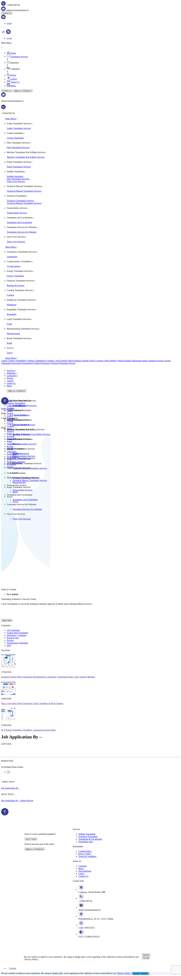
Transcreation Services (17, 213)
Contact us (6, 13)
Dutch (70, 360)
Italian (145, 360)
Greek (107, 360)
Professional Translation (17, 643)
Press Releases (84, 871)
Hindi (120, 360)
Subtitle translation (15, 176)
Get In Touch (31, 839)
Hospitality (12, 314)
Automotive (12, 256)
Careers (10, 381)
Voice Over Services (16, 181)
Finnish (85, 360)
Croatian (50, 360)
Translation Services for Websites (21, 232)
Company (82, 866)
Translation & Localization (90, 839)
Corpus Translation (15, 138)
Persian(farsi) (28, 363)
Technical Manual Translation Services (24, 191)
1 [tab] (8, 772)
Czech (57, 360)
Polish (37, 363)
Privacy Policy (84, 854)
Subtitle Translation (87, 834)
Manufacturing (13, 333)
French (92, 360)
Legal (9, 324)
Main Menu (10, 118)
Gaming (10, 295)
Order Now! (6, 620)
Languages (12, 375)
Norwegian (16, 363)
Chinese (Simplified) (17, 360)
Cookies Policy (85, 851)
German (100, 360)
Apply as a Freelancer (35, 849)
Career (81, 873)
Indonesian (137, 360)
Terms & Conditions (87, 856)
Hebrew (114, 360)
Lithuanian (6, 363)
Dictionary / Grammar (16, 635)
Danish (64, 360)
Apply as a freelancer (22, 91)
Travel (9, 353)
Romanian (64, 363)
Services (10, 370)
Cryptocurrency (14, 266)
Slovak (72, 363)
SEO (9, 645)
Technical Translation (87, 836)
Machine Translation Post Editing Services (26, 157)
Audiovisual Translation (17, 633)
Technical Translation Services (20, 200)
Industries (11, 373)
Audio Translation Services (19, 128)
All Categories (13, 630)
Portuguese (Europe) (49, 363)
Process (10, 640)
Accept (146, 958)
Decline (146, 955)
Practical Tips (13, 638)
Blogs (9, 386)
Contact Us (83, 876)
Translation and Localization (19, 222)
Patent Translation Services (19, 167)
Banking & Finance (15, 285)
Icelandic (127, 360)
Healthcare (11, 304)
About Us (11, 383)
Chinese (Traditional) (36, 360)
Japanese (152, 360)
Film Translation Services (18, 147)
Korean (160, 360)
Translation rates (85, 841)
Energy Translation (15, 276)
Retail (9, 343)
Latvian (167, 360)
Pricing (10, 378)
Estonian (78, 360)
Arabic (4, 360)
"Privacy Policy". (124, 973)
